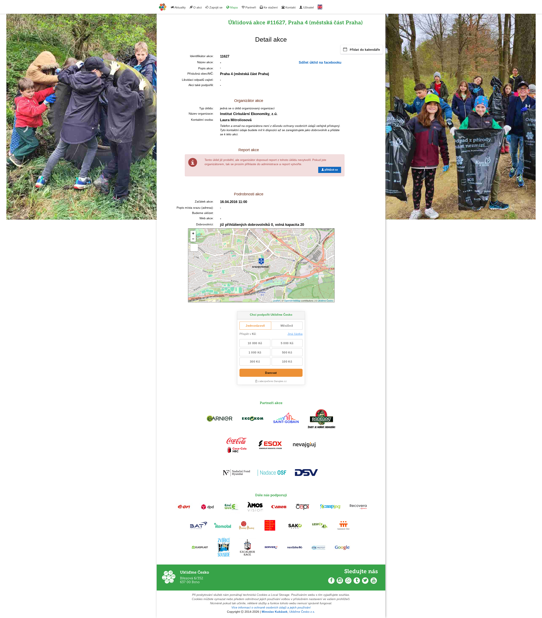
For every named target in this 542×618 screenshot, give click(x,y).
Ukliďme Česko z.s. (302, 611)
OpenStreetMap (292, 300)
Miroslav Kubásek (275, 611)
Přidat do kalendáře (365, 49)
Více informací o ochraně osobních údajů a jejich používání (271, 607)
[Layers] (194, 247)
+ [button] (193, 233)
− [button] (193, 239)
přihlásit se (331, 169)
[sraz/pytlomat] (261, 259)
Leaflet (276, 300)
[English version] (320, 6)
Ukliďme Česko (325, 300)
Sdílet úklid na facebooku (320, 62)
